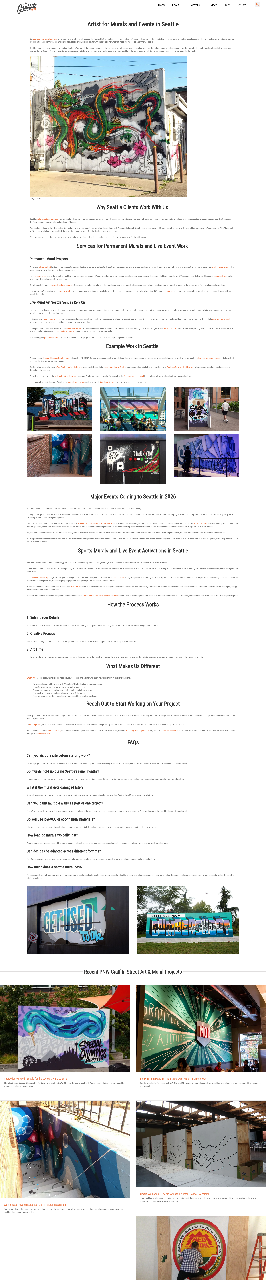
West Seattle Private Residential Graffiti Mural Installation (35, 1204)
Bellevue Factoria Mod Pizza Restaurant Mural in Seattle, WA (173, 1078)
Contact (241, 5)
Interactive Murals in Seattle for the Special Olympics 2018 (35, 1078)
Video (213, 5)
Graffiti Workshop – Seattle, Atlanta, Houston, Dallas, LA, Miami (174, 1194)
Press (227, 5)
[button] (257, 4)
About (175, 5)
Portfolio (195, 5)
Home (162, 5)
